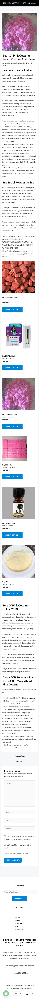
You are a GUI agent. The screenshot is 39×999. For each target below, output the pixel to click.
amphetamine (17, 156)
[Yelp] (32, 994)
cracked (23, 222)
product (18, 78)
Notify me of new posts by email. (17, 853)
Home (17, 917)
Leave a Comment (8, 63)
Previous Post (20, 756)
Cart (17, 926)
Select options (12, 309)
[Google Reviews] (27, 994)
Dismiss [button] (33, 3)
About (17, 920)
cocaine (21, 101)
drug (12, 654)
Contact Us (19, 929)
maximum (33, 698)
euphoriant (13, 124)
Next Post (19, 762)
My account (19, 923)
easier (15, 199)
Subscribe (19, 899)
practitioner (6, 135)
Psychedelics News (22, 63)
